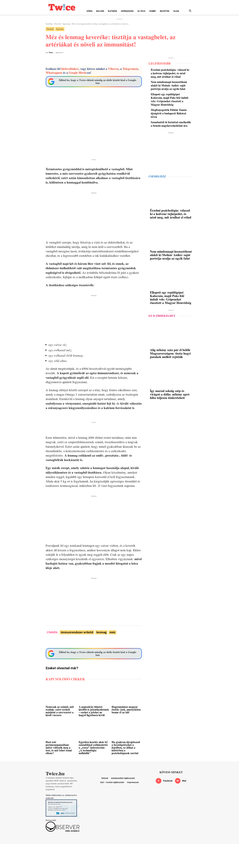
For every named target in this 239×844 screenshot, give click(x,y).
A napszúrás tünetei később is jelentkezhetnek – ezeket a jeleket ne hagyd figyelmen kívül (94, 711)
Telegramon (130, 68)
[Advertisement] (94, 213)
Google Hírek (77, 72)
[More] (143, 60)
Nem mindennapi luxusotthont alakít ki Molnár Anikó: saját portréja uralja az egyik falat (169, 85)
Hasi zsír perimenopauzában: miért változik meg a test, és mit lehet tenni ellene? (59, 747)
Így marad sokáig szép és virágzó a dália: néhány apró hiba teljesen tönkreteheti (169, 394)
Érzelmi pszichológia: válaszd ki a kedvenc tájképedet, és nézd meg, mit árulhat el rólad (170, 73)
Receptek (164, 11)
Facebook (167, 781)
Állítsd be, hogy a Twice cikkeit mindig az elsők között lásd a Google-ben (98, 81)
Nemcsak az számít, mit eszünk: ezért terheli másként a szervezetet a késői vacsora (60, 711)
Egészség (66, 24)
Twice (51, 52)
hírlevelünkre (70, 68)
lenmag (101, 632)
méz (112, 632)
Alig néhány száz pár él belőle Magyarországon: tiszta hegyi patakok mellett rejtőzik (170, 353)
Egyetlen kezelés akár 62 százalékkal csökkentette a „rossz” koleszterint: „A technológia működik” (93, 747)
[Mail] (178, 781)
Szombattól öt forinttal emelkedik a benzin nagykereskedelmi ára (171, 124)
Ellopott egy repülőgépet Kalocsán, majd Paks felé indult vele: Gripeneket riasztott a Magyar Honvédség (169, 99)
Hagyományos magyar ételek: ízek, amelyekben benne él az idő (126, 709)
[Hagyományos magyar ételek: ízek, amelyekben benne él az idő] (127, 694)
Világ (176, 11)
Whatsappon (54, 72)
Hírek (89, 11)
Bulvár (100, 11)
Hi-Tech (141, 11)
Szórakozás (127, 11)
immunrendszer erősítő (77, 632)
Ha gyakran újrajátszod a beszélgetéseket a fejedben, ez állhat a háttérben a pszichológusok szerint (126, 747)
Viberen (113, 68)
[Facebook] (158, 781)
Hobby (152, 11)
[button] (190, 11)
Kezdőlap (49, 24)
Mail (184, 781)
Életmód (112, 11)
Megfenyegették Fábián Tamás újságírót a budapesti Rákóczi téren (169, 113)
